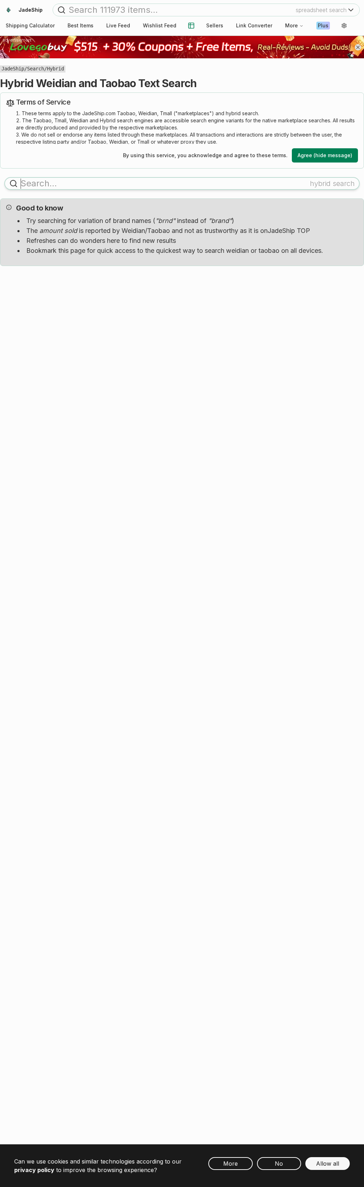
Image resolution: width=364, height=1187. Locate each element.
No (279, 1163)
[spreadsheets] (191, 25)
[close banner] (358, 47)
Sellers (214, 25)
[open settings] (344, 25)
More (291, 25)
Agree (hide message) (325, 155)
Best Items (80, 25)
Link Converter (254, 25)
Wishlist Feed (159, 25)
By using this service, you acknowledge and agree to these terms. (205, 155)
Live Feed (118, 25)
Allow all (327, 1163)
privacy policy (34, 1169)
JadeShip (12, 68)
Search (35, 68)
